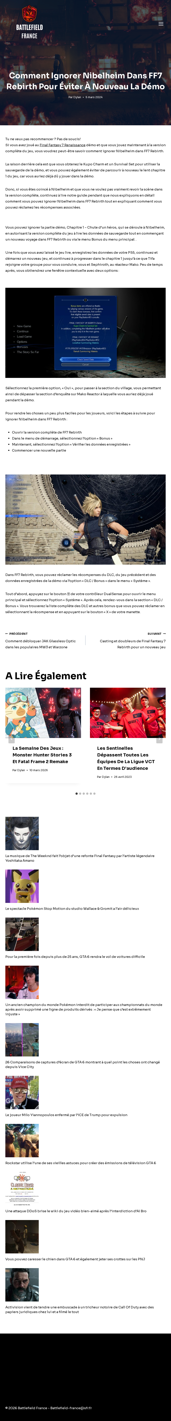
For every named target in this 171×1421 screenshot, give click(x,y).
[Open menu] (161, 24)
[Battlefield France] (29, 23)
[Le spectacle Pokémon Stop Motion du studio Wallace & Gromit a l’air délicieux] (85, 886)
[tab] (76, 794)
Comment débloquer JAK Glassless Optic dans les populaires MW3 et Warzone (40, 640)
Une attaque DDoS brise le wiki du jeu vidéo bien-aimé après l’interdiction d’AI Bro (76, 1211)
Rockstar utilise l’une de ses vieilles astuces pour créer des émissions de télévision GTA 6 (80, 1163)
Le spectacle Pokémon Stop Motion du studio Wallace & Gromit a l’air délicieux (72, 908)
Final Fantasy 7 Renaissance (63, 145)
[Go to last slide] (11, 738)
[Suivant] (159, 738)
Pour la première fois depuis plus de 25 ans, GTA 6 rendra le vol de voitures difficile (75, 957)
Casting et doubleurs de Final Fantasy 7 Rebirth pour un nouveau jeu (133, 640)
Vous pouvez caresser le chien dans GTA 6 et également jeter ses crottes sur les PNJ (75, 1259)
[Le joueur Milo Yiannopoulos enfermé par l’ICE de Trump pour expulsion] (85, 1092)
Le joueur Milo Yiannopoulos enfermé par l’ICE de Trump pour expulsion (66, 1115)
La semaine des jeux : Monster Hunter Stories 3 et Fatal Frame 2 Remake (42, 755)
